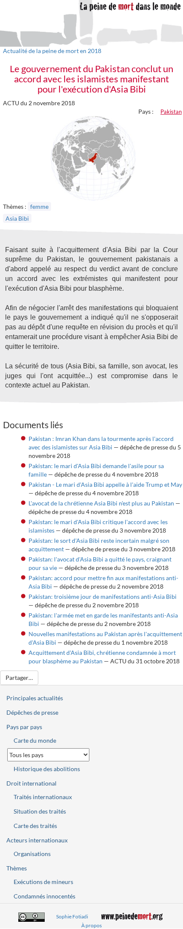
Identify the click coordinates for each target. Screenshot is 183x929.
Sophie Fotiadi (72, 916)
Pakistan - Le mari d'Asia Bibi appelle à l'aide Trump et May (105, 484)
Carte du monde (35, 740)
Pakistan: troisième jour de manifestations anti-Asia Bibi (103, 596)
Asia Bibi (17, 218)
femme (39, 206)
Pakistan (171, 111)
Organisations (32, 853)
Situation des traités (40, 811)
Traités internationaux (43, 796)
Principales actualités (34, 698)
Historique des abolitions (47, 768)
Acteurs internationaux (37, 840)
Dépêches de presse (32, 712)
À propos (91, 925)
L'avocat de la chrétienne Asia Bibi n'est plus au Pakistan (101, 503)
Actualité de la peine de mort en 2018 (52, 50)
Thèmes (16, 868)
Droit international (31, 783)
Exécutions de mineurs (43, 881)
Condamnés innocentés (44, 896)
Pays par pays (24, 726)
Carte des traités (35, 825)
